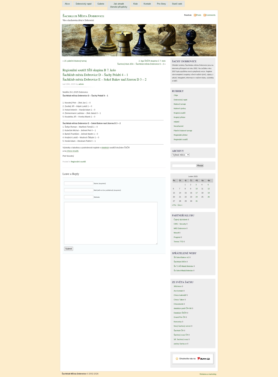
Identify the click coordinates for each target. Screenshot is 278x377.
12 (209, 189)
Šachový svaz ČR (181, 335)
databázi (105, 148)
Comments (210, 15)
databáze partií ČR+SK (183, 308)
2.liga (176, 95)
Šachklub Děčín (180, 262)
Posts (198, 15)
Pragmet (177, 237)
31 (197, 201)
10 (197, 189)
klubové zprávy (180, 108)
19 (209, 193)
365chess (177, 286)
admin (81, 84)
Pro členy (161, 4)
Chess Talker (179, 300)
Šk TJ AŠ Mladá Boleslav (183, 266)
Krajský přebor (179, 117)
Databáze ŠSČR (180, 313)
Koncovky (178, 322)
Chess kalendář (180, 295)
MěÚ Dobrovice (180, 228)
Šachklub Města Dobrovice (83, 15)
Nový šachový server (182, 326)
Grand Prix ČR (179, 317)
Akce (67, 4)
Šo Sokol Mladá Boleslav (183, 270)
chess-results (72, 151)
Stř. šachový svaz (181, 339)
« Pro (174, 205)
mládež (176, 122)
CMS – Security (180, 224)
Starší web (177, 4)
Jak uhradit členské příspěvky (118, 5)
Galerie (100, 4)
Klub (135, 4)
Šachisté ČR (179, 330)
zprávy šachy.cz (180, 344)
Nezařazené (178, 126)
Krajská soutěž (179, 113)
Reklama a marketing (208, 374)
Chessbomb (178, 304)
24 (197, 197)
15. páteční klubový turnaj (75, 61)
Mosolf (176, 233)
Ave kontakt (178, 291)
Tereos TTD (178, 242)
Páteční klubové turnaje (183, 131)
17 (197, 193)
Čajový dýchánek (180, 220)
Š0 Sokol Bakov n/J (181, 257)
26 (209, 197)
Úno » (180, 205)
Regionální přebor (181, 135)
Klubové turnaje (180, 104)
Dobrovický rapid (83, 4)
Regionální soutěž (78, 162)
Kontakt (147, 4)
